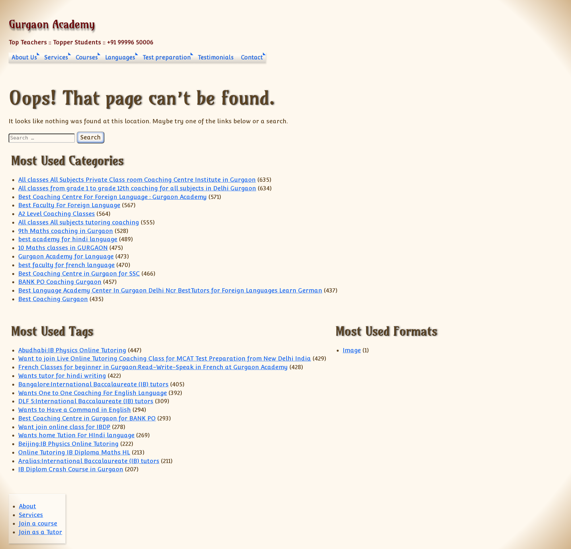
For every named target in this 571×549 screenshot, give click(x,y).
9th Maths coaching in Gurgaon (65, 230)
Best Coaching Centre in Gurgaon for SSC (79, 273)
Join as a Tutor (40, 532)
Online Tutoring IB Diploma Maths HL (74, 452)
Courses (87, 57)
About (27, 506)
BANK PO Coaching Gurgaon (59, 281)
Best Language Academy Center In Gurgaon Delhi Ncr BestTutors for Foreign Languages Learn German (170, 290)
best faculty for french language (66, 264)
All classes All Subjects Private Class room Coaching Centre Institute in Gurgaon (137, 179)
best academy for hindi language (67, 239)
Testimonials (216, 57)
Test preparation (167, 57)
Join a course (38, 523)
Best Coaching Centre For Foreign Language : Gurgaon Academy (112, 196)
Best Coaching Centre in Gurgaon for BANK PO (87, 418)
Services (56, 57)
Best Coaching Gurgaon (53, 298)
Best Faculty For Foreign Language (69, 205)
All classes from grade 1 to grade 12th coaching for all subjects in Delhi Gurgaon (137, 188)
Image (352, 350)
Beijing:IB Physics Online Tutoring (68, 443)
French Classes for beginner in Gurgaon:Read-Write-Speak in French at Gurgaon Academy (153, 367)
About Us (24, 57)
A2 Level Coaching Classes (56, 213)
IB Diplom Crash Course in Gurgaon (70, 469)
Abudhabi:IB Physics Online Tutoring (72, 350)
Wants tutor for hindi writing (62, 375)
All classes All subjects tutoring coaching (78, 222)
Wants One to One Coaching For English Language (92, 392)
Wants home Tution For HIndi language (76, 435)
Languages (120, 57)
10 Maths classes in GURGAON (63, 247)
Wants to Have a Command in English (74, 409)
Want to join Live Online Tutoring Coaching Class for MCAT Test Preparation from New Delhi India (164, 358)
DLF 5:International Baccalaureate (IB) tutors (85, 401)
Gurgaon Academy (52, 24)
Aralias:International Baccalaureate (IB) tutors (88, 460)
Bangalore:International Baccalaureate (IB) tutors (93, 384)
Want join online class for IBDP (64, 426)
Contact (252, 57)
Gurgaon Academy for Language (66, 256)
